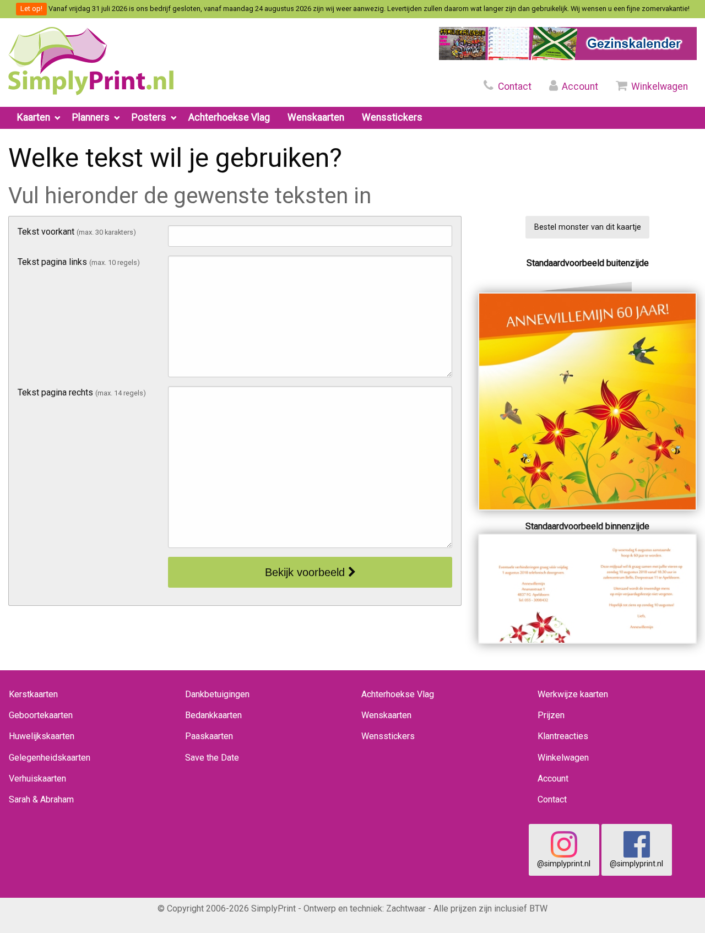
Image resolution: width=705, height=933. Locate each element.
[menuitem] (35, 118)
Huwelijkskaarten (41, 736)
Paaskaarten (209, 736)
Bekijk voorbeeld (306, 572)
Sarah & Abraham (41, 799)
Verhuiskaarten (37, 778)
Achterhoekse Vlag (229, 117)
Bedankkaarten (213, 715)
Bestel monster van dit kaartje (587, 227)
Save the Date (212, 757)
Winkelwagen (658, 86)
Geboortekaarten (41, 715)
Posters (149, 117)
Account (579, 86)
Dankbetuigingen (217, 694)
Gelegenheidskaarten (49, 757)
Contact (514, 86)
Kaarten (33, 117)
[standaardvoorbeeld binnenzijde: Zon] (587, 588)
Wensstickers (392, 117)
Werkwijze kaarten (573, 694)
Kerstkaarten (33, 694)
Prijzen (551, 715)
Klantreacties (563, 736)
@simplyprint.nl (563, 864)
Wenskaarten (316, 117)
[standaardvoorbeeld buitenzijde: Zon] (587, 400)
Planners (91, 117)
